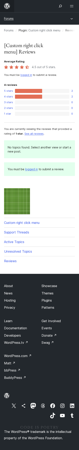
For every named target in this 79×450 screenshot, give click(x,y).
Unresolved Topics (18, 251)
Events (47, 328)
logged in (26, 74)
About (8, 286)
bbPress (12, 370)
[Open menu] (72, 6)
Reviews (10, 261)
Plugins (47, 300)
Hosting (10, 300)
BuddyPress (15, 378)
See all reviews (34, 133)
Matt (9, 363)
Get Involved (51, 321)
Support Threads (16, 232)
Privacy (9, 307)
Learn (8, 321)
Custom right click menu (44, 30)
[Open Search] (60, 6)
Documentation (15, 328)
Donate (49, 335)
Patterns (48, 307)
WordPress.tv (16, 343)
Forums (9, 18)
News (8, 293)
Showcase (49, 286)
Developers (12, 335)
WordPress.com (18, 356)
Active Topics (14, 242)
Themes (47, 293)
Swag (48, 343)
